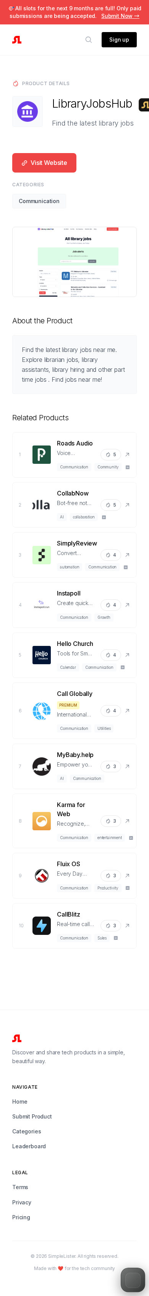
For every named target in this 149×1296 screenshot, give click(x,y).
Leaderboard (29, 1146)
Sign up (119, 39)
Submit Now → (120, 16)
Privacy (21, 1202)
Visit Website (49, 162)
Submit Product (32, 1116)
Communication (39, 201)
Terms (20, 1187)
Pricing (21, 1217)
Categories (26, 1131)
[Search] (89, 40)
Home (19, 1101)
